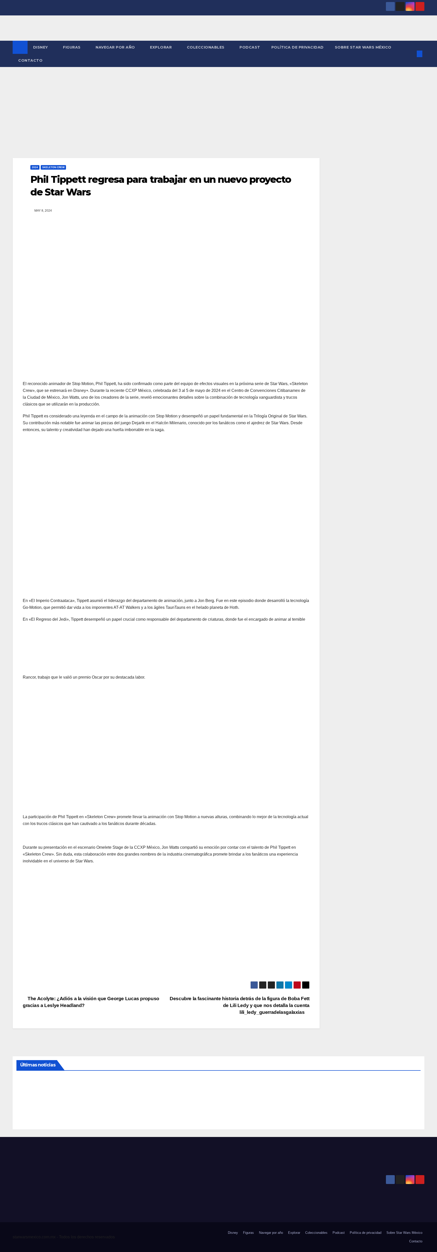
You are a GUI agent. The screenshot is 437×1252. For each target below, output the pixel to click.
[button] (411, 54)
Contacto (30, 60)
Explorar (161, 47)
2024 (35, 167)
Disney (41, 47)
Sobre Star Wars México (363, 47)
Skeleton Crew (53, 167)
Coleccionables (206, 47)
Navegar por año (116, 47)
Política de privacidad (297, 47)
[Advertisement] (218, 105)
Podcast (249, 47)
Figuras (72, 47)
